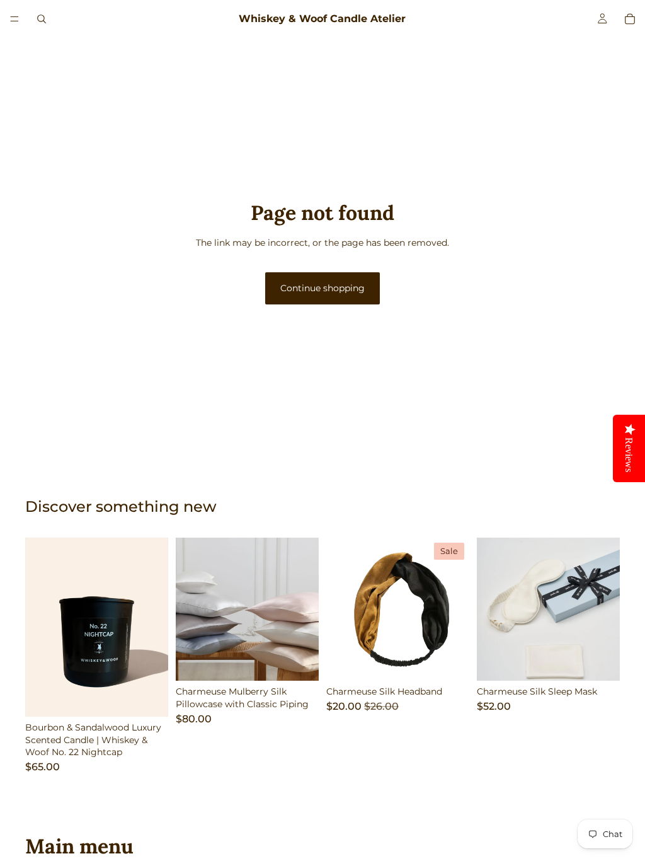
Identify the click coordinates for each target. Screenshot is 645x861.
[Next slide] (154, 627)
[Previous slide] (39, 627)
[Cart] (630, 19)
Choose (159, 697)
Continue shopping (322, 288)
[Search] (41, 19)
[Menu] (14, 18)
